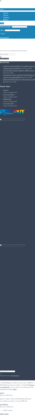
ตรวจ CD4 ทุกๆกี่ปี (8, 103)
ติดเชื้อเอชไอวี (7, 99)
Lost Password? (4, 37)
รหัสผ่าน (2, 30)
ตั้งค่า (15, 389)
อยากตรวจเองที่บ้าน (9, 94)
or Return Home (4, 58)
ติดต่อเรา (5, 19)
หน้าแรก (5, 13)
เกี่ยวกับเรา (6, 17)
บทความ (5, 15)
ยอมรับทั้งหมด (4, 404)
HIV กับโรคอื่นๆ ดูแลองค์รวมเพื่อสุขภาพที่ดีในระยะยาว (18, 70)
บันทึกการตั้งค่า (4, 414)
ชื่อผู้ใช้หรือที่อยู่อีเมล (6, 26)
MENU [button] (2, 9)
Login (2, 23)
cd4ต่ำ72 (5, 90)
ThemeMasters (15, 375)
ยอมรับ (2, 393)
